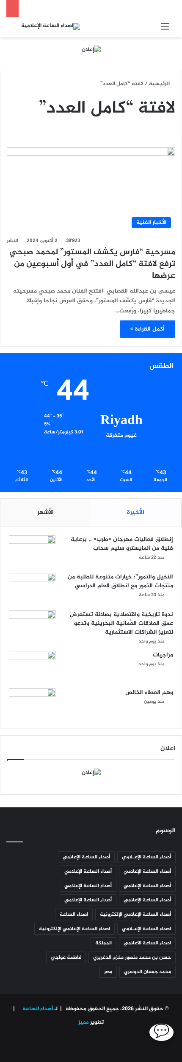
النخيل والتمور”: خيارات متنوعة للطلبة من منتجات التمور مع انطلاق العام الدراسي (120, 581)
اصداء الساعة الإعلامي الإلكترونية (74, 929)
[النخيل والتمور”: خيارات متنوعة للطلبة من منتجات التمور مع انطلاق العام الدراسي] (32, 589)
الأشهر (45, 512)
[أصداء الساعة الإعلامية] (50, 27)
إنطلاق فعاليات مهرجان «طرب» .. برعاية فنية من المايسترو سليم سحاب (122, 544)
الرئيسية (160, 84)
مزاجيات (163, 655)
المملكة (103, 943)
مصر (108, 972)
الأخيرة (135, 512)
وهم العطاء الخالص (149, 692)
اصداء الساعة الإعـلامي (146, 929)
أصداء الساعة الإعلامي (86, 857)
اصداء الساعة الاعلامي (147, 943)
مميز (83, 1022)
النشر (12, 241)
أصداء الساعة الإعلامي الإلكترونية (135, 914)
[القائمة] (165, 30)
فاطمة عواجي (66, 957)
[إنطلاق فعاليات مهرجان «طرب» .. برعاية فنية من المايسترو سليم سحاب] (32, 551)
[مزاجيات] (32, 667)
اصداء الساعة (74, 914)
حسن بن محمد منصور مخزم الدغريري (132, 957)
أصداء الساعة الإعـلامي (146, 857)
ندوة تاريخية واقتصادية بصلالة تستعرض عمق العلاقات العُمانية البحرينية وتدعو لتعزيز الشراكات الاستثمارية (121, 623)
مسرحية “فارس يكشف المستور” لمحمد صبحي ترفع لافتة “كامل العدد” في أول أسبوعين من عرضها (92, 264)
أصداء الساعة (37, 1009)
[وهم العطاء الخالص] (32, 704)
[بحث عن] (17, 30)
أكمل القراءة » (147, 329)
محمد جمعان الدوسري (147, 972)
